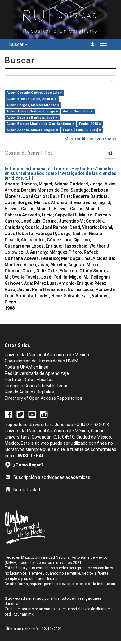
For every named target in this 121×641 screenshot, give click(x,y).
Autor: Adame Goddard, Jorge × (32, 111)
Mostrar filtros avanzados (90, 138)
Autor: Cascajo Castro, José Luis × (34, 93)
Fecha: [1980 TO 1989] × (82, 130)
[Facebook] (8, 413)
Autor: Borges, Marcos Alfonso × (33, 105)
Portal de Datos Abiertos (29, 379)
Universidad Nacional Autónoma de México (47, 354)
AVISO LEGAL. (31, 455)
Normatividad (26, 489)
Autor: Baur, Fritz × (78, 111)
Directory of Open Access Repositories (43, 398)
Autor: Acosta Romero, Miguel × (32, 130)
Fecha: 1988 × (90, 124)
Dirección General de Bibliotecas (37, 385)
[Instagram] (44, 413)
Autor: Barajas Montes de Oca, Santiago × (40, 124)
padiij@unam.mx (19, 614)
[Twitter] (20, 413)
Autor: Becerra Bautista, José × (32, 118)
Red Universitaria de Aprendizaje (37, 373)
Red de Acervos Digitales (29, 391)
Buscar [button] (17, 44)
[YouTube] (32, 413)
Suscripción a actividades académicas (51, 477)
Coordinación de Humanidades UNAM (41, 360)
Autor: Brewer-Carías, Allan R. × (32, 99)
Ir (111, 80)
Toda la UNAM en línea (26, 367)
